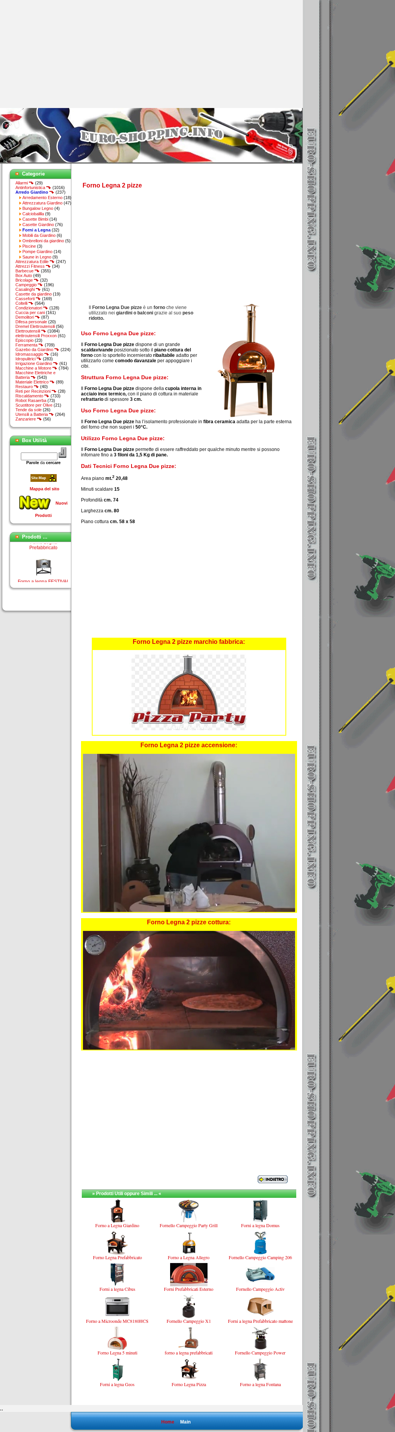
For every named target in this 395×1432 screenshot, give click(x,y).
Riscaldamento (29, 395)
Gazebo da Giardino (34, 349)
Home (167, 1422)
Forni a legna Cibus (117, 1289)
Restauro (24, 386)
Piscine (29, 246)
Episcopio (24, 340)
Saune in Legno (36, 257)
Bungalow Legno (37, 208)
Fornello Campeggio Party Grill (189, 1225)
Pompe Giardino (37, 251)
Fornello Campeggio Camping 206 (260, 1257)
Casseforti (25, 298)
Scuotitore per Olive (33, 405)
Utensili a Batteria (32, 414)
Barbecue (25, 270)
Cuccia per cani (30, 312)
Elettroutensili (28, 331)
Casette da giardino (33, 294)
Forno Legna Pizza (189, 1384)
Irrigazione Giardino (34, 363)
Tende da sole (28, 409)
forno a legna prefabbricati (189, 1352)
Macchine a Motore (33, 368)
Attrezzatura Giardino (42, 203)
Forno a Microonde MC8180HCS (117, 1321)
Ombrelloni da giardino (43, 240)
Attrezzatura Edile (32, 261)
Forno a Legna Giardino (117, 1225)
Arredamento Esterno (42, 197)
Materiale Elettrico (32, 382)
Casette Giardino (38, 224)
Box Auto (23, 275)
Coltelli (22, 303)
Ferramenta (27, 345)
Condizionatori (29, 308)
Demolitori (25, 317)
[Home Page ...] (151, 162)
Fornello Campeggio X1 (189, 1321)
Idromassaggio (29, 354)
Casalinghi (25, 289)
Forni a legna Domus (260, 1225)
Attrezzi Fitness (30, 266)
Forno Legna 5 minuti (117, 1352)
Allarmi (22, 183)
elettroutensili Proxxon (36, 335)
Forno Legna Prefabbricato (117, 1257)
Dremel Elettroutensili (35, 326)
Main (185, 1422)
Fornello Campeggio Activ (260, 1289)
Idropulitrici (26, 358)
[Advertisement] (65, 54)
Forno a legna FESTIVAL (43, 572)
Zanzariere (26, 419)
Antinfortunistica (30, 187)
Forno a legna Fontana (260, 1384)
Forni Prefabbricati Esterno (188, 1289)
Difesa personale (31, 321)
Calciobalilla (33, 213)
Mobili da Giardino (39, 235)
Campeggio (26, 284)
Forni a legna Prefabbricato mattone (260, 1321)
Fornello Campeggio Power (260, 1352)
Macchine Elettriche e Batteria (35, 375)
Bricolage (24, 280)
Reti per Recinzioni (33, 391)
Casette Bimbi (35, 219)
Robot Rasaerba (30, 400)
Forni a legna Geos (117, 1384)
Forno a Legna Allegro (188, 1257)
